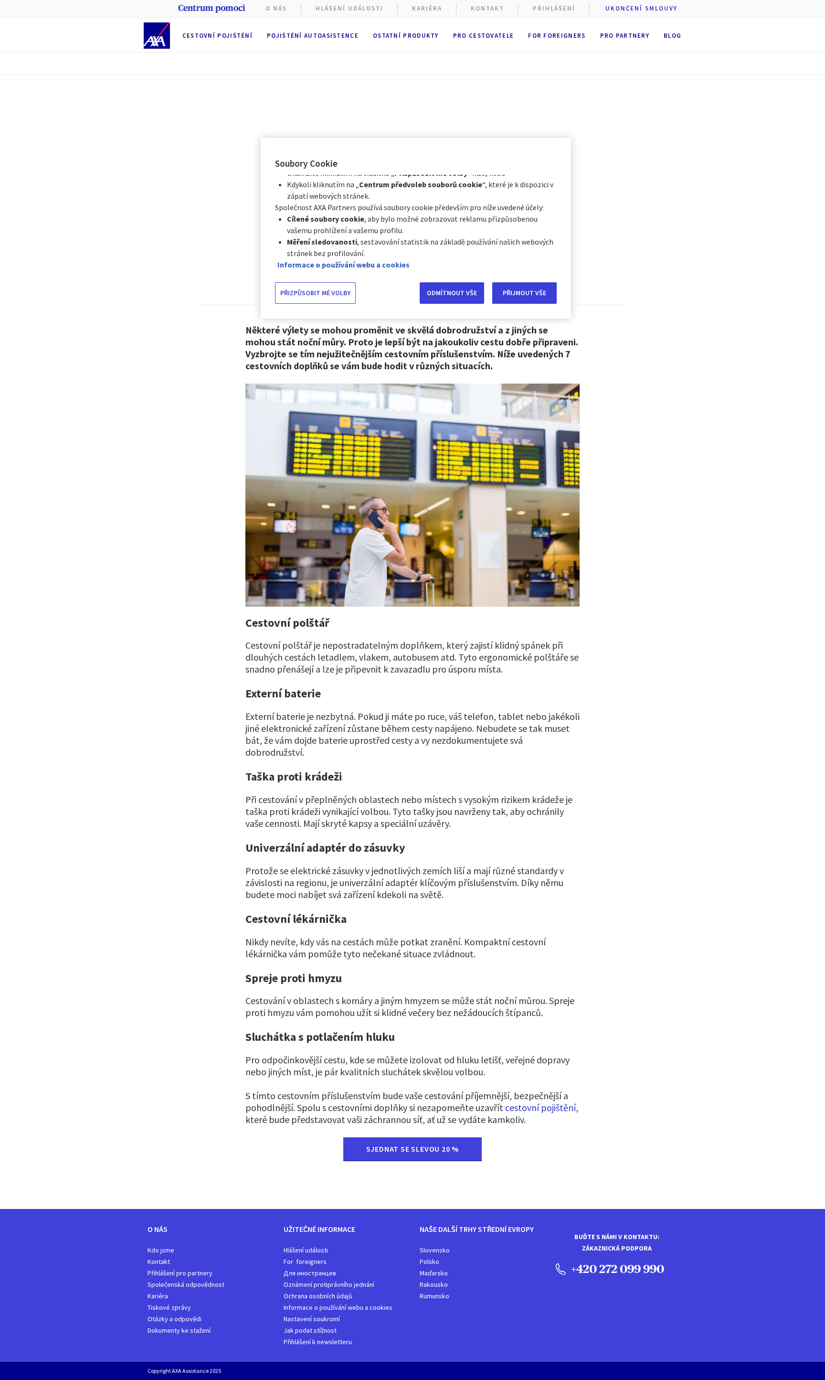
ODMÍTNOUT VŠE (452, 293)
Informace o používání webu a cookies (338, 1307)
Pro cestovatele (483, 36)
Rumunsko (434, 1296)
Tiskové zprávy (169, 1307)
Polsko (429, 1261)
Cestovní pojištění (217, 36)
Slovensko (435, 1250)
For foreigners (556, 36)
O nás (276, 8)
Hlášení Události (349, 8)
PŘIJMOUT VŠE (524, 293)
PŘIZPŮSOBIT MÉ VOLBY (315, 293)
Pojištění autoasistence (313, 36)
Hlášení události (306, 1250)
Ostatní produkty (406, 36)
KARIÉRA (427, 8)
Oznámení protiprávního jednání (329, 1284)
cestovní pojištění (540, 1107)
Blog (672, 36)
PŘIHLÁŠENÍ (554, 8)
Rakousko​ (434, 1284)
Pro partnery (625, 36)
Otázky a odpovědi (174, 1319)
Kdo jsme (161, 1250)
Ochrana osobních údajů (318, 1296)
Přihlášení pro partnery (180, 1273)
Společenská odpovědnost (186, 1284)
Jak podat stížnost (310, 1330)
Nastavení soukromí (312, 1319)
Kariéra (158, 1296)
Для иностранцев (310, 1273)
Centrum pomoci (211, 8)
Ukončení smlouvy (641, 8)
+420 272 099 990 (616, 1268)
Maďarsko (434, 1273)
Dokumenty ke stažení (179, 1330)
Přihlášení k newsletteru (318, 1341)
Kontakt (487, 8)
